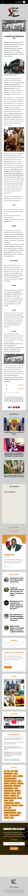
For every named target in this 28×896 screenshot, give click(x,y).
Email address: (14, 839)
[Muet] (20, 727)
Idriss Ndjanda (7, 752)
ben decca (14, 776)
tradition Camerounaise (14, 815)
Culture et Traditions (14, 34)
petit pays (20, 805)
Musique (11, 800)
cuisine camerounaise (8, 788)
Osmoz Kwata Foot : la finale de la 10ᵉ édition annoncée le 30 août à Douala (16, 580)
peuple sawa (6, 401)
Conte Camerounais (8, 785)
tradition (6, 815)
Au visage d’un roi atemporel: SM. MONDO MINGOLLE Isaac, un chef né (13, 748)
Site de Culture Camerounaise (9, 810)
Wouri (14, 402)
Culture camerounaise (8, 790)
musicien (6, 800)
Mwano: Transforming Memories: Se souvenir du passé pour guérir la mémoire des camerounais (14, 476)
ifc (17, 795)
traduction (6, 817)
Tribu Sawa (22, 401)
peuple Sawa (13, 52)
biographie (20, 776)
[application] (14, 722)
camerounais (12, 783)
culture (16, 788)
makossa (19, 798)
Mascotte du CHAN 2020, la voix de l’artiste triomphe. (14, 433)
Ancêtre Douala (12, 396)
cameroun (13, 398)
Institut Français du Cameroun (10, 798)
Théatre (19, 812)
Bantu (19, 88)
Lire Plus (7, 566)
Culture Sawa (17, 790)
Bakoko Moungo (7, 776)
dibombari (13, 793)
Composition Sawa (7, 399)
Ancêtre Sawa (18, 396)
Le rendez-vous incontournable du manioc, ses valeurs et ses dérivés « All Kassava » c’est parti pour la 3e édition (17, 591)
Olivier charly (14, 805)
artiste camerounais (8, 773)
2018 (8, 771)
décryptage (6, 795)
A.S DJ (5, 759)
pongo (5, 807)
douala (12, 399)
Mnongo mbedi (15, 400)
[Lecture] (5, 727)
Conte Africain (20, 783)
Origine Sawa (20, 400)
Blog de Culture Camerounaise (10, 778)
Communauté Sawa (18, 398)
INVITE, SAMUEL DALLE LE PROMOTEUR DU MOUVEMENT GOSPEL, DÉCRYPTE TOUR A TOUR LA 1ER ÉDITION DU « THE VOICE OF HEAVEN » (14, 454)
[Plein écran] (22, 727)
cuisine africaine (17, 785)
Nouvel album (7, 805)
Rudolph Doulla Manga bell (14, 401)
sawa (10, 807)
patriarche (14, 97)
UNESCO (12, 817)
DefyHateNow (7, 793)
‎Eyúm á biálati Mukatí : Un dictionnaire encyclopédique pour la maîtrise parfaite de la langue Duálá (17, 617)
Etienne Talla (13, 795)
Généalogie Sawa (17, 399)
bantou (6, 398)
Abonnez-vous (8, 667)
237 (5, 771)
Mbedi (11, 400)
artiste (16, 771)
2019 (12, 771)
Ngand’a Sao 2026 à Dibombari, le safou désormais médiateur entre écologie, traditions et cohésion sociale (17, 628)
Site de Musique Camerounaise (10, 812)
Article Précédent (14, 527)
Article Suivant (14, 531)
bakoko (22, 396)
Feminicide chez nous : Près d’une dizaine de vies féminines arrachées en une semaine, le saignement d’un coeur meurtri (16, 604)
